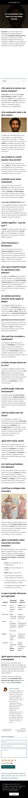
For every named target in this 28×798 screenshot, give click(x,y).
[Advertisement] (14, 62)
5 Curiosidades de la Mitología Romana (7, 730)
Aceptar (14, 794)
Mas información (13, 790)
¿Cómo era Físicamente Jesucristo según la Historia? (20, 730)
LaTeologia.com (14, 2)
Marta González (14, 689)
